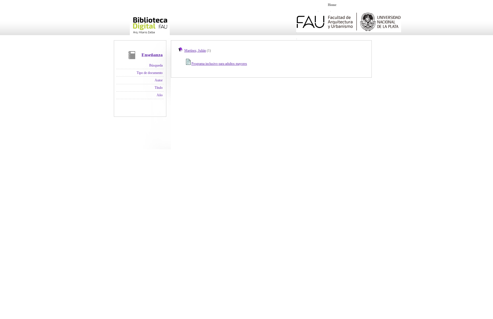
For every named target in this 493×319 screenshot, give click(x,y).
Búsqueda (156, 65)
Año (160, 95)
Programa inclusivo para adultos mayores (219, 64)
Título (159, 88)
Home (332, 5)
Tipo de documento (150, 73)
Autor (159, 80)
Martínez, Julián (195, 51)
